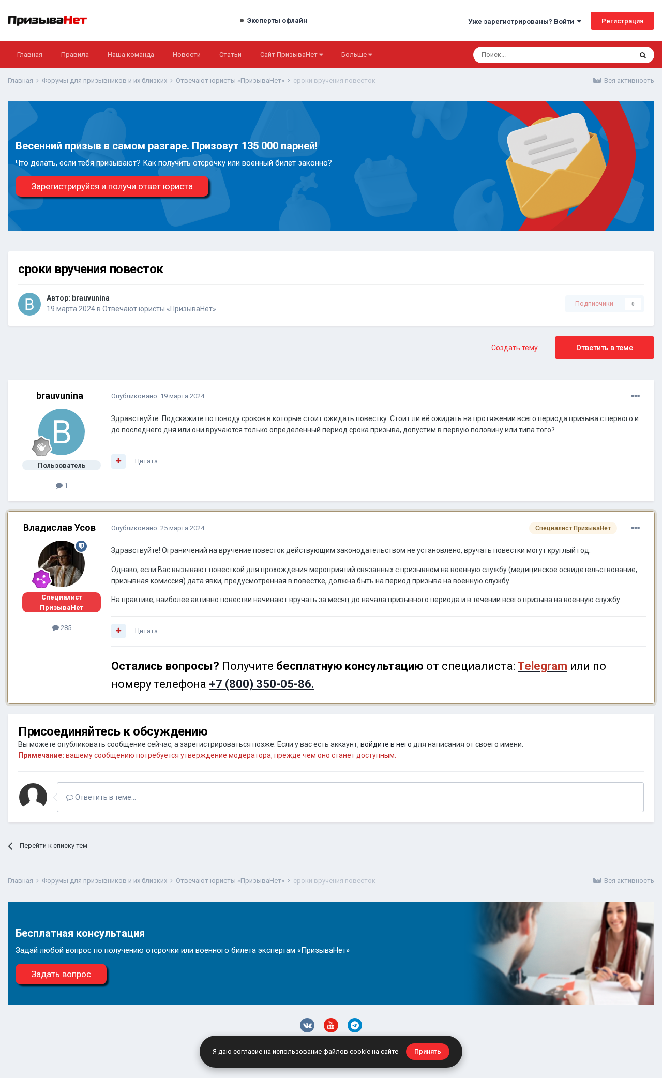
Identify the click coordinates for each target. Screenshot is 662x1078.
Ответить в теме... (104, 797)
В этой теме (600, 54)
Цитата (146, 461)
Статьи (230, 54)
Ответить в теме (604, 347)
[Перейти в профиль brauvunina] (29, 304)
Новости (187, 54)
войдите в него (386, 744)
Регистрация (622, 21)
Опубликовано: (157, 396)
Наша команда (131, 54)
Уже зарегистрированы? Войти (522, 21)
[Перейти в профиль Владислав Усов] (61, 564)
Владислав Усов (59, 527)
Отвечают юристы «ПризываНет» (159, 309)
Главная (29, 54)
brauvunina (91, 298)
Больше (354, 54)
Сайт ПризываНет (289, 54)
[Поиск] (642, 55)
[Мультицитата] (118, 461)
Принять (427, 1051)
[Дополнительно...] (635, 396)
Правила (75, 54)
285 (65, 628)
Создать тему (514, 347)
